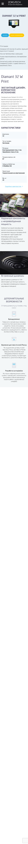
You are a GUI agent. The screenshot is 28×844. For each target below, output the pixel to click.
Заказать (5, 35)
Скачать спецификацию (17, 35)
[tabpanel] (14, 23)
